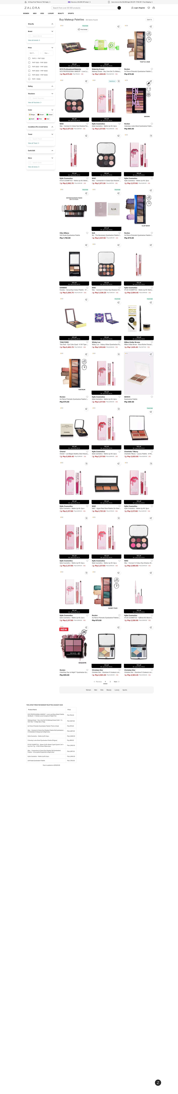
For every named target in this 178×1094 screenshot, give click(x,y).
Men (34, 13)
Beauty (61, 13)
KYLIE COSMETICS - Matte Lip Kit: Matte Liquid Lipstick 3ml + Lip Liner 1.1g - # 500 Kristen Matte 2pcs (46, 745)
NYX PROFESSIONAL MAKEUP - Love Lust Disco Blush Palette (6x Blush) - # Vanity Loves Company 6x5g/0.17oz (46, 715)
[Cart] (153, 8)
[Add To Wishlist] (87, 69)
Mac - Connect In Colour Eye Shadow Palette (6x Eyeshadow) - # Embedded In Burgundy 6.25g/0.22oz (46, 731)
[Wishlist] (149, 8)
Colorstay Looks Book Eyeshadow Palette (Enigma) (42, 740)
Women (26, 13)
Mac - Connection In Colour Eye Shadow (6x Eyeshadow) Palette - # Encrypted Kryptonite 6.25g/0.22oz (44, 751)
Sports (71, 13)
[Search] (119, 7)
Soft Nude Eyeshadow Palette (36, 760)
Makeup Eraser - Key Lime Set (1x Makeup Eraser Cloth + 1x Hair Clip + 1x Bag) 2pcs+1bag (45, 721)
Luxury (51, 13)
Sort (148, 19)
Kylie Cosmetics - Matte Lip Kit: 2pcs (38, 736)
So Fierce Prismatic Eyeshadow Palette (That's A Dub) (43, 726)
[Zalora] (32, 8)
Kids (42, 13)
